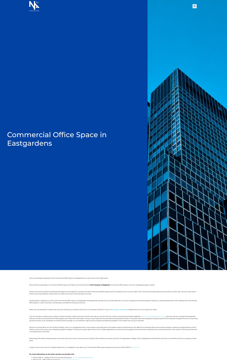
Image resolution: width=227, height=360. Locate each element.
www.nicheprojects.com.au (83, 357)
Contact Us (135, 347)
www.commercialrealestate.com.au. (153, 316)
